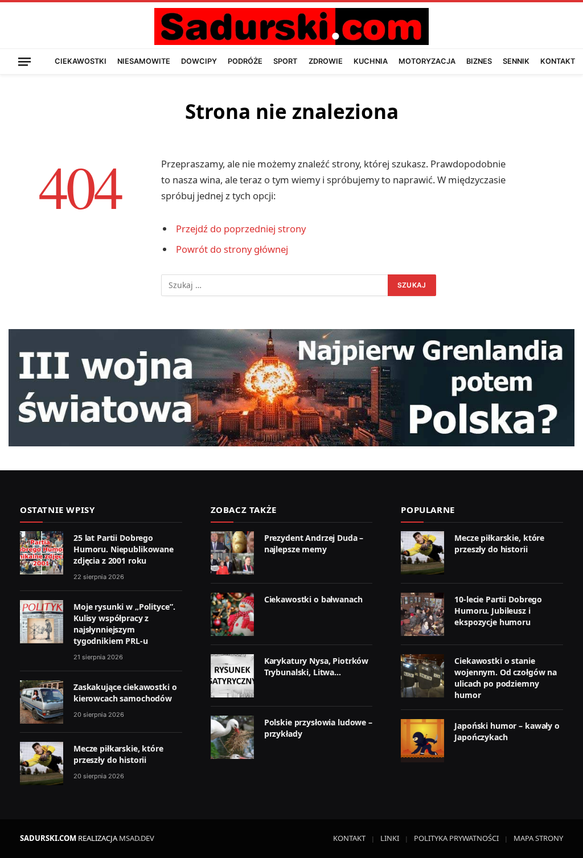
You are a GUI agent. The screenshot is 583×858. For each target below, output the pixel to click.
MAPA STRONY (538, 838)
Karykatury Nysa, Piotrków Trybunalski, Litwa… (316, 666)
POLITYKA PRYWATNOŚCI (456, 838)
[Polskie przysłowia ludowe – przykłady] (232, 737)
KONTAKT (557, 61)
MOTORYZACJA (427, 61)
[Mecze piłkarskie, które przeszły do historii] (41, 763)
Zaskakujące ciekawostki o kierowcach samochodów (125, 693)
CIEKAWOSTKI (80, 61)
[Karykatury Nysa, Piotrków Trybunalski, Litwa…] (232, 675)
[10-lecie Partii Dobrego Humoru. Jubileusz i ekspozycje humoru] (422, 614)
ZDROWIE (326, 61)
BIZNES (479, 61)
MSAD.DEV (136, 838)
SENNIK (516, 61)
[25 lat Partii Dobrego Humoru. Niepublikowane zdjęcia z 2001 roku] (41, 552)
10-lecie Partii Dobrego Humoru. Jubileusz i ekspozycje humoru (498, 610)
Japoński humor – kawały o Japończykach (507, 731)
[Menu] (24, 61)
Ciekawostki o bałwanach (313, 599)
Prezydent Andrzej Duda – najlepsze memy (314, 543)
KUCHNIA (371, 61)
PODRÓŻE (245, 61)
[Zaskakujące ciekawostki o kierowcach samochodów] (41, 702)
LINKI (389, 838)
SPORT (285, 61)
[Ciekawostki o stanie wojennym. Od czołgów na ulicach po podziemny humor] (422, 675)
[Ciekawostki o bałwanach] (232, 614)
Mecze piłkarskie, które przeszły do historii (118, 754)
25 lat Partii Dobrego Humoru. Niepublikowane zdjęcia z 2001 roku (123, 549)
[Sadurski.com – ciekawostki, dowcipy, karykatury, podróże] (291, 26)
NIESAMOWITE (143, 61)
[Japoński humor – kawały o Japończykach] (422, 740)
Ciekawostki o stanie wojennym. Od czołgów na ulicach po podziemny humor (505, 677)
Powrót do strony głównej (232, 249)
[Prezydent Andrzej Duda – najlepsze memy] (232, 552)
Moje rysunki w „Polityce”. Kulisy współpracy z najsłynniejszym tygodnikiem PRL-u (124, 623)
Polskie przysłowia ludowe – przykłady (318, 728)
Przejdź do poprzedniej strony (241, 228)
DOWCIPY (199, 61)
